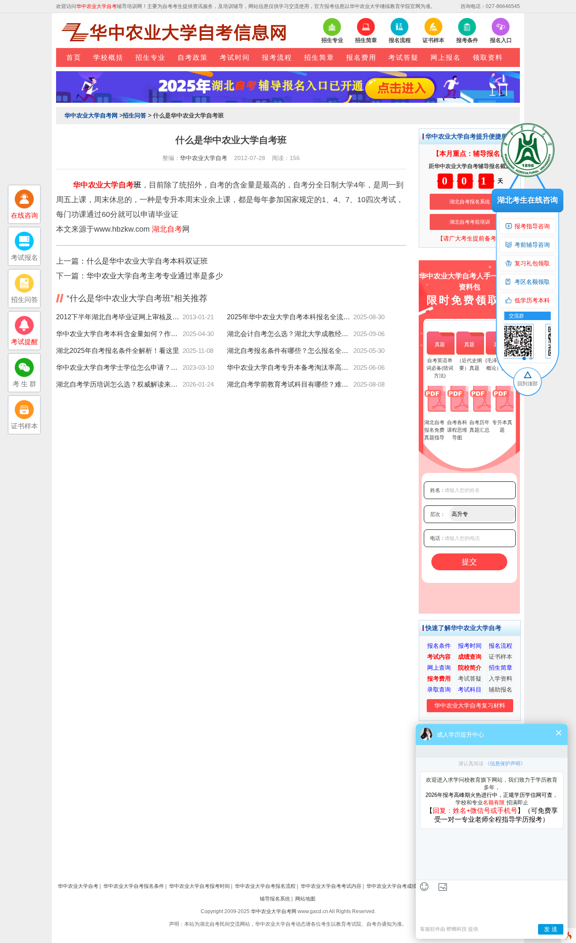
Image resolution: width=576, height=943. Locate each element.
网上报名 (446, 57)
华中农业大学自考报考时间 (199, 886)
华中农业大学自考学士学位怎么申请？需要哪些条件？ (119, 367)
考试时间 (235, 57)
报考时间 (470, 645)
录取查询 (439, 689)
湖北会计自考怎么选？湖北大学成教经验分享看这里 (290, 333)
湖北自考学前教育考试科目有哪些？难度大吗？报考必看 (290, 384)
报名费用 (361, 57)
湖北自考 (167, 229)
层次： (437, 514)
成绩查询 (470, 656)
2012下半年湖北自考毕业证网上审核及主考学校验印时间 (119, 317)
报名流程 (500, 645)
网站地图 (305, 899)
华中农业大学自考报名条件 (133, 886)
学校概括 (108, 57)
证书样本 (500, 656)
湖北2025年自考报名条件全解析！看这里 (117, 350)
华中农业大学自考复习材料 (469, 705)
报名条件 (439, 645)
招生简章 (319, 57)
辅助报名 (500, 689)
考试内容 (439, 656)
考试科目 (470, 689)
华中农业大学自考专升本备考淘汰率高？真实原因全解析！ (290, 367)
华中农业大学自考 (203, 158)
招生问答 (134, 115)
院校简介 (470, 667)
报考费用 (439, 678)
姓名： (437, 490)
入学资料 (500, 678)
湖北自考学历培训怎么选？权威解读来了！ (119, 384)
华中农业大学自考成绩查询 (396, 886)
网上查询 (439, 667)
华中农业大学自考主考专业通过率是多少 (154, 276)
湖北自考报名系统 (469, 202)
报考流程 (277, 57)
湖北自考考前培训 (469, 222)
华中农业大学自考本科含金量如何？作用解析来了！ (119, 333)
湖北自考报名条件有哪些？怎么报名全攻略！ (290, 350)
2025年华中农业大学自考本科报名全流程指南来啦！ (290, 317)
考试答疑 (403, 57)
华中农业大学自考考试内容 (331, 886)
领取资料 (488, 57)
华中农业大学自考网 (91, 115)
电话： (437, 538)
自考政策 (193, 57)
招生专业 (150, 57)
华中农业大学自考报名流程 (265, 886)
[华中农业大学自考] (176, 32)
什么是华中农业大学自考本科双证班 (147, 261)
